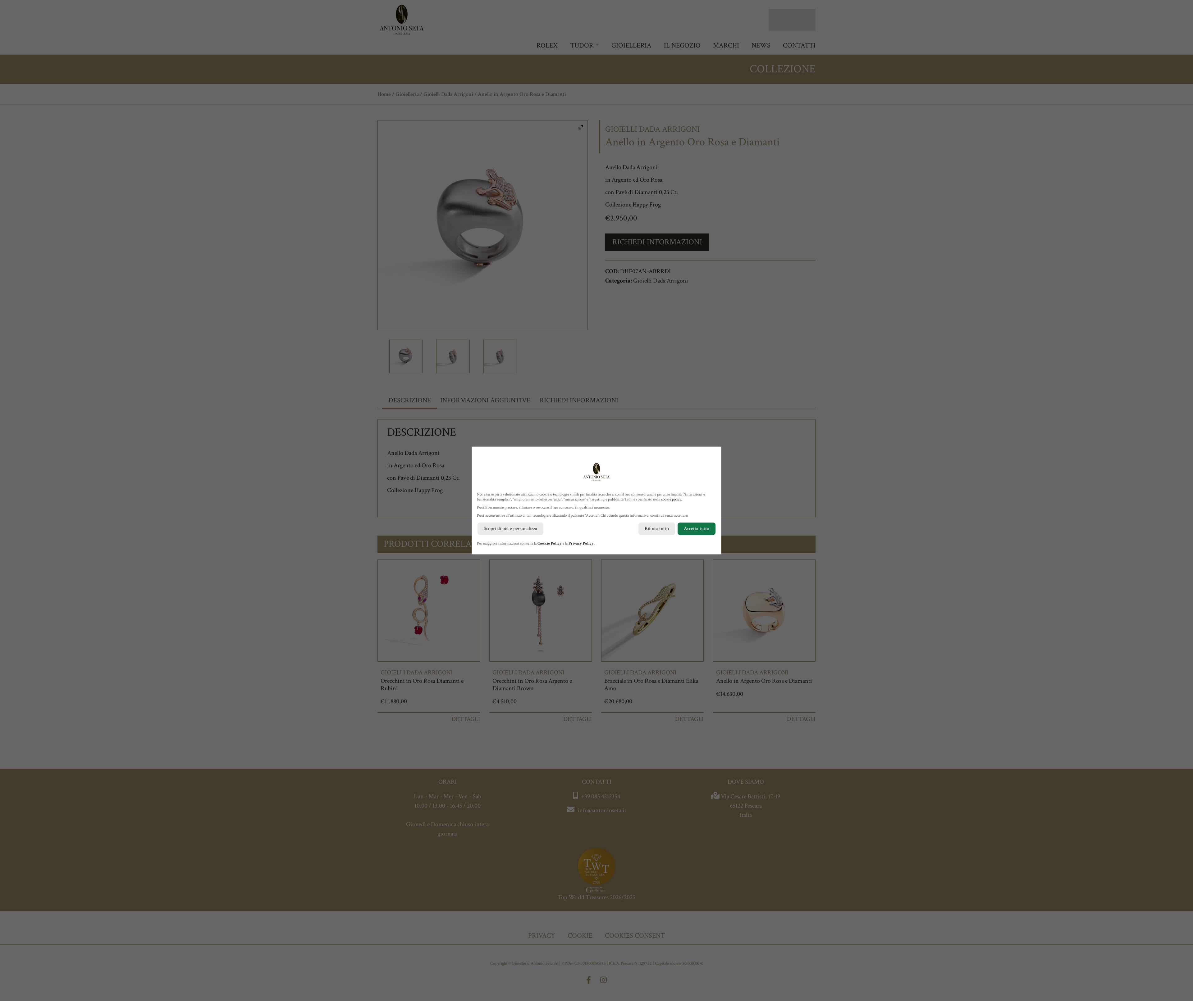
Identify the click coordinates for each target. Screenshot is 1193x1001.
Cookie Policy (549, 543)
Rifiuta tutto (657, 528)
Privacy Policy (581, 543)
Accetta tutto (696, 528)
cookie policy (671, 499)
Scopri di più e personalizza (510, 528)
